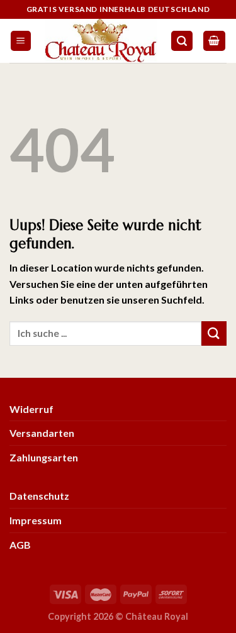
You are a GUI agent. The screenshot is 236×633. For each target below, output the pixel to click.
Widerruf (31, 409)
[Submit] (214, 333)
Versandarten (41, 433)
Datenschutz (39, 496)
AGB (20, 545)
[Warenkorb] (214, 41)
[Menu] (21, 41)
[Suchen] (182, 41)
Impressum (35, 520)
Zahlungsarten (43, 457)
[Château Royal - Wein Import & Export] (101, 41)
